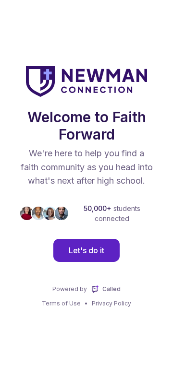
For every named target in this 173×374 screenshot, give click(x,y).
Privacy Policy (111, 303)
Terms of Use (61, 303)
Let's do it (86, 250)
